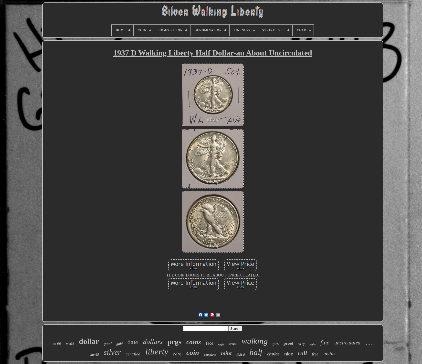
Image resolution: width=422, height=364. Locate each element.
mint (226, 353)
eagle (221, 344)
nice (288, 354)
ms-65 (94, 354)
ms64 (70, 344)
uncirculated (347, 343)
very (301, 344)
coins (193, 342)
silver (112, 352)
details (233, 344)
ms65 (329, 353)
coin (192, 352)
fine (324, 342)
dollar (89, 341)
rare (177, 353)
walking (255, 341)
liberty (156, 351)
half (256, 352)
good (108, 344)
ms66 (57, 344)
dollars (153, 341)
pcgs (174, 342)
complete (210, 354)
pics (276, 344)
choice (273, 353)
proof (289, 343)
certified (133, 354)
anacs (369, 344)
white (313, 344)
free (315, 354)
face (209, 343)
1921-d (240, 354)
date (132, 342)
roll (302, 353)
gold (119, 344)
